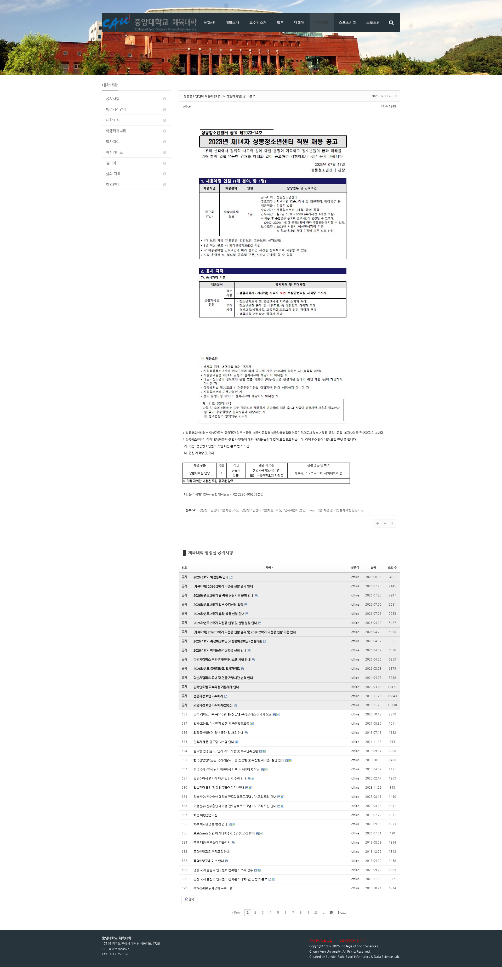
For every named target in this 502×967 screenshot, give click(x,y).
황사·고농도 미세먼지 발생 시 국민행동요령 (221, 723)
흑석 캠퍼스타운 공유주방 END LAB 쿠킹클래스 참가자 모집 (232, 714)
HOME (209, 22)
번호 (184, 567)
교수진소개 (257, 22)
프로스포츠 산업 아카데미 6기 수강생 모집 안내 (224, 833)
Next (341, 912)
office (187, 106)
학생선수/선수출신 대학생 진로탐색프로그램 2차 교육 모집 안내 (235, 797)
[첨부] (392, 523)
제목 (268, 567)
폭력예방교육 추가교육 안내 (211, 852)
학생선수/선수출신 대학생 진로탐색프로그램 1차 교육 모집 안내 (235, 806)
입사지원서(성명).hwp (299, 510)
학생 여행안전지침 (205, 815)
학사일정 (112, 141)
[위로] (377, 523)
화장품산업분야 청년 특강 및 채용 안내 (218, 733)
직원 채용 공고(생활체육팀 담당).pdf (340, 510)
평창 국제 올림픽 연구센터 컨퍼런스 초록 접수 (223, 870)
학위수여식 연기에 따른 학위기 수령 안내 (220, 778)
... (323, 912)
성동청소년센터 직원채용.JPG (218, 510)
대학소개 (232, 22)
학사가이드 (114, 152)
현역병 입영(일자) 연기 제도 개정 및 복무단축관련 (226, 751)
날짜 (373, 567)
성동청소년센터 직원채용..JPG (261, 510)
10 (315, 912)
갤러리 (111, 163)
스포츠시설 (347, 22)
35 (331, 912)
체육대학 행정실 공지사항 (210, 552)
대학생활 (321, 22)
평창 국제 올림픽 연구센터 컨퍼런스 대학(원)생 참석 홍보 (230, 879)
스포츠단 (373, 22)
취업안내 (112, 184)
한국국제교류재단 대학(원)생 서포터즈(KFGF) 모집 (226, 769)
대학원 (299, 22)
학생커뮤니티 (116, 131)
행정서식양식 (116, 109)
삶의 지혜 (113, 174)
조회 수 (392, 567)
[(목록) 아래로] (385, 523)
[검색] (391, 22)
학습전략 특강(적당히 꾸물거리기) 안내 (219, 787)
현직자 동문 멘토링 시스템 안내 (214, 742)
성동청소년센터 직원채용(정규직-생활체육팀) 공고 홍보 (219, 96)
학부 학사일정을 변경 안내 (210, 824)
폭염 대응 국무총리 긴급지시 (212, 842)
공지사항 (112, 98)
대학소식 (112, 120)
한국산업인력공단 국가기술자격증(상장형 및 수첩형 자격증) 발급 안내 (238, 760)
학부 (280, 22)
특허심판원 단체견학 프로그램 (212, 888)
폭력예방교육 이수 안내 (209, 861)
